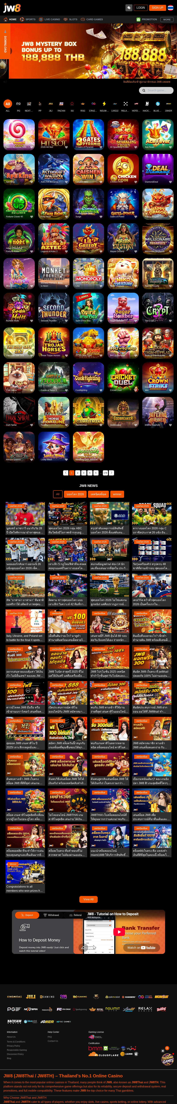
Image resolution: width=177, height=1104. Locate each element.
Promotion (149, 19)
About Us (11, 1037)
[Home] (12, 8)
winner (117, 494)
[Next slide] (169, 51)
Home (12, 19)
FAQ (50, 1037)
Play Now (19, 137)
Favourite (19, 129)
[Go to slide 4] (94, 73)
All (57, 494)
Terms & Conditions (16, 1042)
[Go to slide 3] (90, 73)
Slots (73, 19)
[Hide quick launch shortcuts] (163, 1051)
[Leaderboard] (167, 1059)
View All (88, 899)
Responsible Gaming (17, 1050)
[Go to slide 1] (83, 73)
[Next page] (111, 472)
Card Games (94, 19)
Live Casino (52, 19)
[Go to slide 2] (87, 73)
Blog (9, 1058)
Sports (30, 19)
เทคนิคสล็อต (98, 494)
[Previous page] (65, 472)
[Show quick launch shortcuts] (167, 1048)
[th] (170, 8)
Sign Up (157, 7)
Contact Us (53, 1041)
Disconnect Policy (15, 1054)
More (167, 19)
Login (141, 7)
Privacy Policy (13, 1046)
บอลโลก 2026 (75, 494)
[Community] (128, 7)
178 (105, 473)
